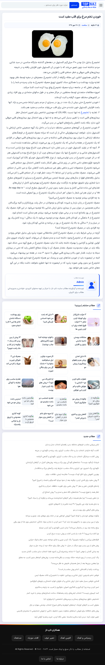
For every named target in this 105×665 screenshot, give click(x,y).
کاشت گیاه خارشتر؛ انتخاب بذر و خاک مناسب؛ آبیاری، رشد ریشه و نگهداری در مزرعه (67, 450)
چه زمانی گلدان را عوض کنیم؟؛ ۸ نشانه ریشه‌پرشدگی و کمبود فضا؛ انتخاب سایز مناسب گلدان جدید (60, 551)
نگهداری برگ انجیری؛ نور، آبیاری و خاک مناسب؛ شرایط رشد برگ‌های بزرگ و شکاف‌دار (67, 468)
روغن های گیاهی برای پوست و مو (86, 510)
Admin (80, 282)
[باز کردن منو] (101, 5)
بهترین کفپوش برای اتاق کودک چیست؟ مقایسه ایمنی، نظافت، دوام (72, 474)
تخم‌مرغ (85, 112)
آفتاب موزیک (33, 638)
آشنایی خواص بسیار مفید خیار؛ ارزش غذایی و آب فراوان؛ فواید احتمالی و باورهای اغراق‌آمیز (64, 581)
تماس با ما (46, 658)
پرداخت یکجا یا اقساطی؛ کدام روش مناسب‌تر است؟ (78, 569)
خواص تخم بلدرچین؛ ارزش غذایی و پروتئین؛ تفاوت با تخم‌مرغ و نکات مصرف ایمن (67, 575)
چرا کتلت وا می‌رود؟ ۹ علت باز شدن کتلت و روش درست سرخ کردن (73, 533)
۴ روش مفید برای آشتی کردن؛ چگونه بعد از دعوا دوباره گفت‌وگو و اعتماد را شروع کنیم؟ (65, 480)
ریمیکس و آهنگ (84, 638)
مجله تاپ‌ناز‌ (88, 5)
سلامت (84, 25)
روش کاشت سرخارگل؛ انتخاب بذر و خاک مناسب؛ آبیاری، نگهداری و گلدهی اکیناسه (68, 456)
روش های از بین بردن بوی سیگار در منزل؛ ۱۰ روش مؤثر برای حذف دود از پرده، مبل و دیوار (64, 545)
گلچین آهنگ (65, 638)
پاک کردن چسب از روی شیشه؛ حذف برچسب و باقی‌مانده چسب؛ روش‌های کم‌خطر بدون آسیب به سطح (59, 557)
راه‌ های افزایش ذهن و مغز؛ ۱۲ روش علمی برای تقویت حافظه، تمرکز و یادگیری (69, 486)
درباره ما (60, 658)
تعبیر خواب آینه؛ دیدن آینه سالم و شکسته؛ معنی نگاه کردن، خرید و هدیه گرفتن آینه (66, 617)
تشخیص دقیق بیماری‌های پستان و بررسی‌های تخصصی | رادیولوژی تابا (71, 599)
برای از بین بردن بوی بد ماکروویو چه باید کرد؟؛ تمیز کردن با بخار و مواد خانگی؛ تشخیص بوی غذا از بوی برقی (56, 521)
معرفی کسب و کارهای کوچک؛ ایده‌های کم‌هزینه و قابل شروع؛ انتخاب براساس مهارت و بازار (64, 605)
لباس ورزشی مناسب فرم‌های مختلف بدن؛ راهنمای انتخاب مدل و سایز (72, 444)
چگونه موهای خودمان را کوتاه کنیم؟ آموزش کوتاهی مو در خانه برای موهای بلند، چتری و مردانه (62, 515)
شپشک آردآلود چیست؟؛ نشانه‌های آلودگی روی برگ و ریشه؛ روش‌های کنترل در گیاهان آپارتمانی (62, 462)
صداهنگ (17, 638)
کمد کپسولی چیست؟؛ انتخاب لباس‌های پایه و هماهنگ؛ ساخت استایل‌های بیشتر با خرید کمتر (63, 593)
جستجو (74, 5)
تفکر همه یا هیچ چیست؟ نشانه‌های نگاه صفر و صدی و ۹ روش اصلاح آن (70, 492)
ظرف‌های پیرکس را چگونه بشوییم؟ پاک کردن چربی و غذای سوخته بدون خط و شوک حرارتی (64, 539)
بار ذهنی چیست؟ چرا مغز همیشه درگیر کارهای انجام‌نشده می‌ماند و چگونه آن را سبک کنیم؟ (63, 498)
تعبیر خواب (49, 638)
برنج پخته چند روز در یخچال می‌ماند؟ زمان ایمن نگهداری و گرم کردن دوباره (69, 527)
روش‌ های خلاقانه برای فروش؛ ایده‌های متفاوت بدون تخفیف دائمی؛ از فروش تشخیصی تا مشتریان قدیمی (58, 611)
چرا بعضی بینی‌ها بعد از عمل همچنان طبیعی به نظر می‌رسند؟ (75, 563)
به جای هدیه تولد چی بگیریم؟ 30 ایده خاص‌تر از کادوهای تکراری (74, 504)
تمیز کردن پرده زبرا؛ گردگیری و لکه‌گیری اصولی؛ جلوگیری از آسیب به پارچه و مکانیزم (67, 587)
